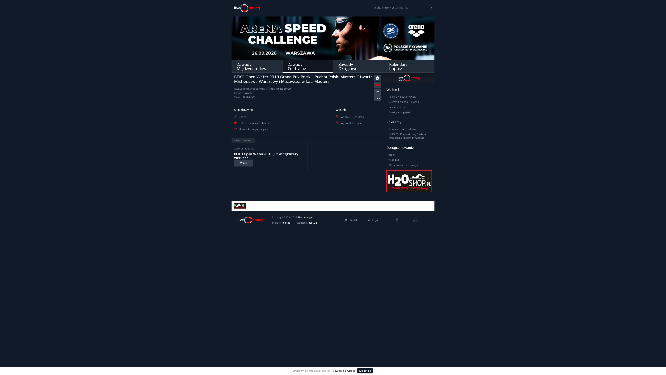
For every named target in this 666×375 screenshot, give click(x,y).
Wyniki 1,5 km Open (352, 117)
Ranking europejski (399, 112)
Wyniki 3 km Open (351, 123)
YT (415, 220)
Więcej (243, 162)
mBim (391, 155)
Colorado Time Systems (402, 129)
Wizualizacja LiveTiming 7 (403, 165)
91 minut (393, 160)
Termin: (238, 97)
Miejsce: (238, 93)
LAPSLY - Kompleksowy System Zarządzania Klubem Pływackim (407, 136)
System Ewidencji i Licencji (404, 102)
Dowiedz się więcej (344, 371)
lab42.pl (313, 223)
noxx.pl (286, 223)
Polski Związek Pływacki (402, 97)
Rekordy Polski (396, 107)
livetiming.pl (305, 217)
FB (398, 220)
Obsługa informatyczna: (246, 89)
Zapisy (243, 117)
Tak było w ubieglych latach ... (256, 123)
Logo (247, 8)
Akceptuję (365, 371)
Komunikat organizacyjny (253, 129)
